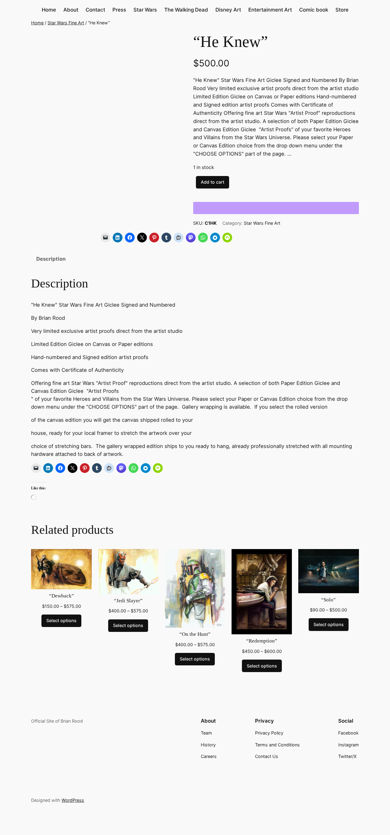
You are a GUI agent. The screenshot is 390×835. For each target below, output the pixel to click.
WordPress (73, 800)
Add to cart (212, 182)
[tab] (51, 259)
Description (51, 259)
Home (37, 22)
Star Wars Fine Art (66, 22)
